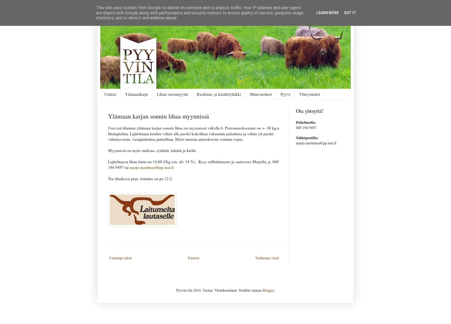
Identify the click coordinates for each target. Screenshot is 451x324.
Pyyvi (285, 94)
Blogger (268, 290)
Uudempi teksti (120, 257)
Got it (350, 13)
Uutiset (110, 94)
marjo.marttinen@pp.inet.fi (152, 167)
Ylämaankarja (136, 94)
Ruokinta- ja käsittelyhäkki (219, 94)
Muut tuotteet (261, 94)
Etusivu (193, 257)
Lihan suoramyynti (172, 94)
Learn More (327, 13)
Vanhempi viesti (267, 257)
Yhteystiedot (309, 94)
